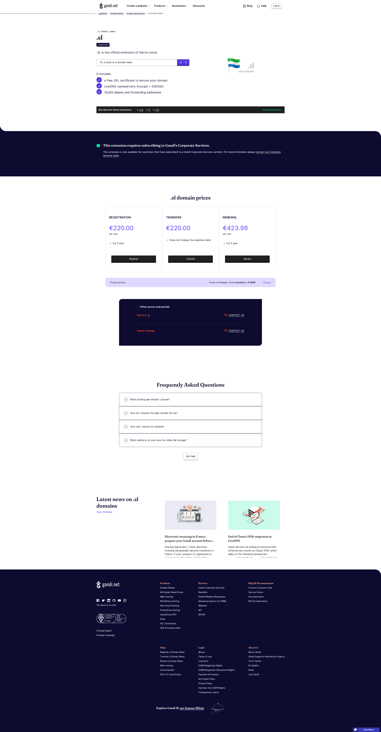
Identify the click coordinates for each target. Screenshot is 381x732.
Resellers (202, 592)
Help (264, 5)
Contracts (203, 661)
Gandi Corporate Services (211, 587)
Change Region (104, 630)
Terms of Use (205, 656)
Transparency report (208, 692)
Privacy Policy (205, 683)
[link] (97, 600)
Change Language (105, 635)
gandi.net (103, 13)
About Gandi (254, 652)
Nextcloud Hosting (169, 605)
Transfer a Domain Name (172, 656)
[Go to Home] (108, 6)
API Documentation (257, 601)
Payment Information (208, 674)
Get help (190, 456)
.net (157, 109)
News (251, 670)
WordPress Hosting (169, 601)
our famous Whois (191, 708)
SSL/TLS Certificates (170, 674)
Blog (249, 5)
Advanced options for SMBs (212, 601)
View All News (104, 511)
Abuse (201, 652)
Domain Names (117, 13)
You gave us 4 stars (106, 605)
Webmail (202, 605)
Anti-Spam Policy (206, 679)
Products (159, 5)
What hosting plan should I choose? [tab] (150, 399)
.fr (149, 109)
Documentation (256, 596)
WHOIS (201, 614)
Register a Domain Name (172, 652)
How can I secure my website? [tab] (147, 426)
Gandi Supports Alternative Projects (266, 656)
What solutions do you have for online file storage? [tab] (158, 440)
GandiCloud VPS (168, 614)
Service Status (255, 592)
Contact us (236, 315)
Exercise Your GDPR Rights (211, 688)
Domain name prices (136, 13)
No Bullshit (253, 665)
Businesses (179, 5)
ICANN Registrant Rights (210, 665)
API (200, 610)
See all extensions (272, 109)
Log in (276, 5)
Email (162, 619)
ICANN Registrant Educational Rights (216, 670)
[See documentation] (148, 315)
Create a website (137, 5)
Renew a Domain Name (171, 661)
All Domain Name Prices (171, 592)
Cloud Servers (167, 670)
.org (141, 109)
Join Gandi (253, 674)
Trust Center (254, 661)
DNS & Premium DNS (170, 628)
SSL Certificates (168, 623)
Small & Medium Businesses (211, 596)
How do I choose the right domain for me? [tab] (154, 413)
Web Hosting (166, 596)
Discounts (199, 5)
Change (267, 282)
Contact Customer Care (260, 587)
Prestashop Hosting (170, 610)
